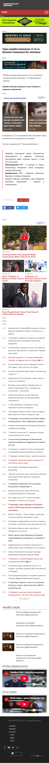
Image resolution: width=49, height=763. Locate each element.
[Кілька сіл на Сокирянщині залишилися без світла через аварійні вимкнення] (8, 636)
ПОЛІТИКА (12, 726)
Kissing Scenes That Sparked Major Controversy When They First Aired (19, 256)
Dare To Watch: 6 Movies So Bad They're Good (13, 278)
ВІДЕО (12, 738)
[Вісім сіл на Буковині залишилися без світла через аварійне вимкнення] (8, 615)
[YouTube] (9, 747)
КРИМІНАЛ (12, 729)
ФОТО (12, 741)
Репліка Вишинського (15, 666)
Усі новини (23, 599)
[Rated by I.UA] (17, 755)
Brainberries (6, 252)
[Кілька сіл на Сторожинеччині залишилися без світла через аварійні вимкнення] (8, 658)
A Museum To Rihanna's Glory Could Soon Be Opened (35, 278)
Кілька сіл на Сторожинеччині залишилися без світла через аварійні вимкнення (28, 658)
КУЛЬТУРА (12, 732)
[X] (13, 747)
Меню (4, 12)
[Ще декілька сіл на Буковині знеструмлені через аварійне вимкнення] (8, 625)
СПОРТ (12, 735)
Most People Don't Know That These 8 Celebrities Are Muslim (20, 313)
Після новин (9, 692)
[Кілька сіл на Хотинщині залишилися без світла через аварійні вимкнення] (8, 647)
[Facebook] (5, 747)
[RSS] (17, 747)
